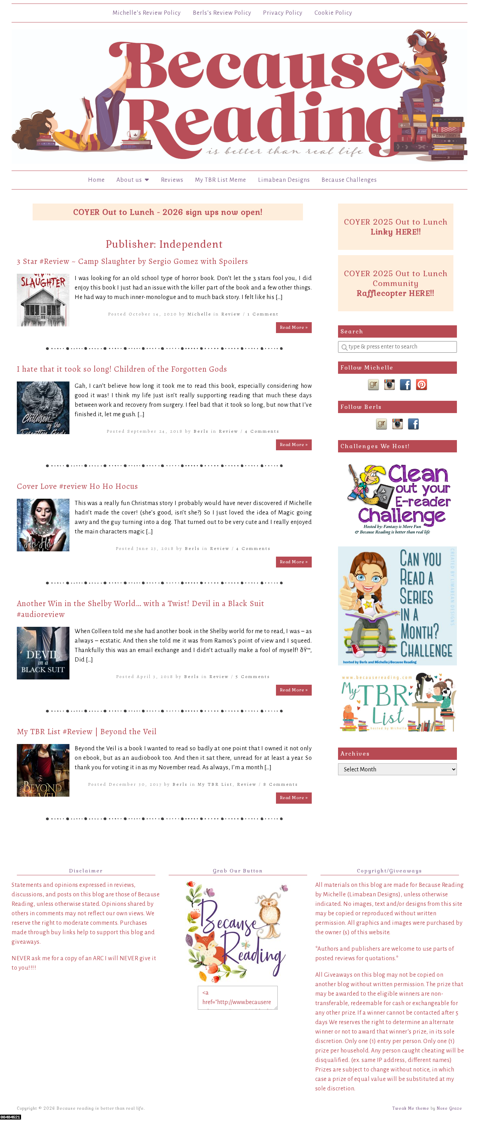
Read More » (294, 327)
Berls (201, 431)
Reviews (172, 180)
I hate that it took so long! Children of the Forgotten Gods (122, 369)
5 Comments (253, 676)
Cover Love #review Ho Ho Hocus (77, 486)
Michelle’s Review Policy (147, 13)
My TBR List (215, 784)
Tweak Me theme (410, 1108)
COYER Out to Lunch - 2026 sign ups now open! (168, 212)
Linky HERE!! (396, 232)
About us (130, 180)
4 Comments (262, 431)
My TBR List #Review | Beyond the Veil (87, 731)
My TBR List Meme (220, 180)
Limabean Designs (284, 180)
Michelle (199, 314)
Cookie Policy (333, 13)
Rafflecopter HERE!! (395, 293)
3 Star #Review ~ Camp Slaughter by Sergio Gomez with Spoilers (132, 261)
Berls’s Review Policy (222, 13)
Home (96, 180)
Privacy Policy (283, 13)
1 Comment (263, 314)
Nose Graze (449, 1108)
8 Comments (280, 784)
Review (231, 314)
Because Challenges (349, 180)
